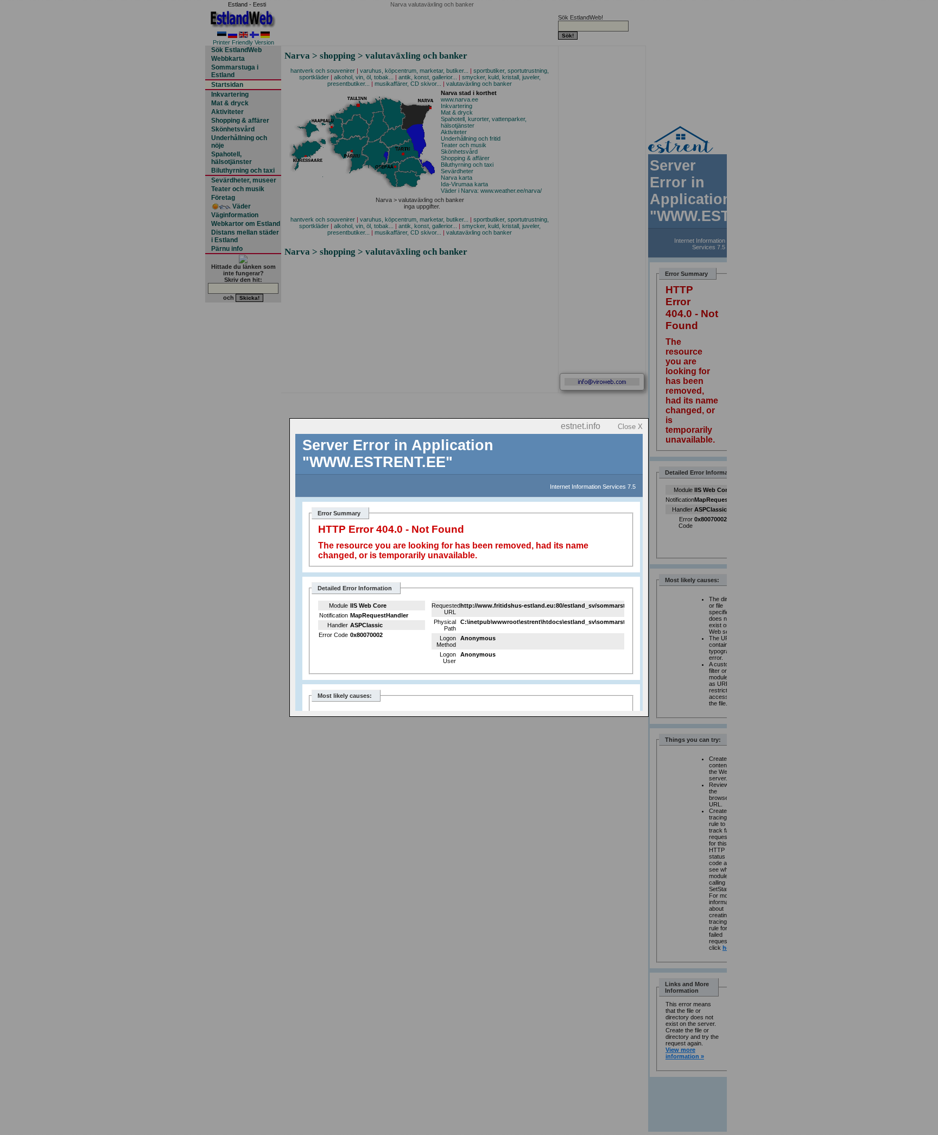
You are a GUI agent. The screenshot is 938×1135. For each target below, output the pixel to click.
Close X (630, 427)
